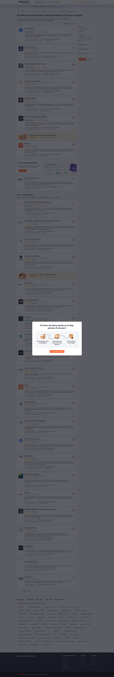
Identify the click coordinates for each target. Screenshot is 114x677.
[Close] (80, 323)
